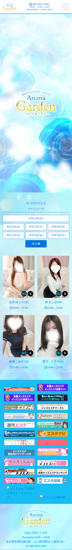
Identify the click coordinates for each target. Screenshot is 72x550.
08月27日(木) (13, 235)
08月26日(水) (59, 226)
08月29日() (59, 235)
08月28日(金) (36, 235)
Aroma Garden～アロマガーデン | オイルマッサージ (10, 7)
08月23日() (36, 218)
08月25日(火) (36, 226)
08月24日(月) (13, 226)
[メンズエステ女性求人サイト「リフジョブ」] (22, 497)
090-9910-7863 (40, 4)
